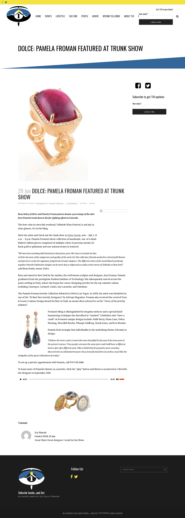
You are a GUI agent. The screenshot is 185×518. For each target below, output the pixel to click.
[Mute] (117, 379)
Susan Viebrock (56, 203)
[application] (72, 380)
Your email (143, 13)
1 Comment (71, 203)
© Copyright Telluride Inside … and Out (80, 513)
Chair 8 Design (116, 513)
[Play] (21, 379)
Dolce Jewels (74, 235)
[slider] (123, 379)
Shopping (41, 203)
